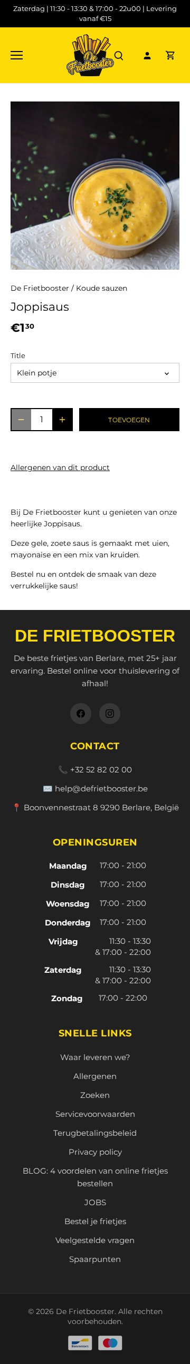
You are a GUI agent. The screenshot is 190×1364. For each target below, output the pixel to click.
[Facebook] (80, 713)
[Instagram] (109, 713)
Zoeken (95, 1095)
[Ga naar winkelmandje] (170, 55)
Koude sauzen (101, 288)
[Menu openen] (17, 55)
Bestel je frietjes (95, 1221)
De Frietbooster (40, 288)
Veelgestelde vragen (95, 1240)
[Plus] (62, 420)
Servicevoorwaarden (95, 1114)
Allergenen (95, 1076)
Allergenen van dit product (60, 467)
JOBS (95, 1202)
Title (18, 356)
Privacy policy (95, 1152)
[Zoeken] (119, 55)
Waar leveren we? (95, 1057)
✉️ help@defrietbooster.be (95, 788)
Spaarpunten (95, 1259)
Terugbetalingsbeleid (95, 1133)
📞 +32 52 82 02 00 (95, 770)
